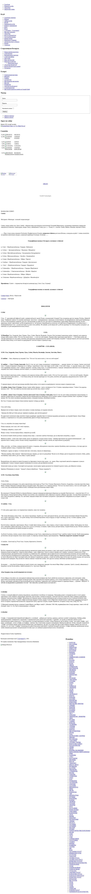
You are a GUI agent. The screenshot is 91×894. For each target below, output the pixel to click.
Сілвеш (3, 295)
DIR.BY (45, 184)
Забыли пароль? (9, 116)
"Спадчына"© (21, 638)
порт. (7, 295)
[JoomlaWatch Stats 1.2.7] (13, 126)
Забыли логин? (8, 117)
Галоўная (7, 4)
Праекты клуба (8, 6)
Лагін (4, 98)
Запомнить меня (7, 108)
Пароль (4, 103)
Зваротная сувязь (9, 9)
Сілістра (3, 298)
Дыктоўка (7, 7)
